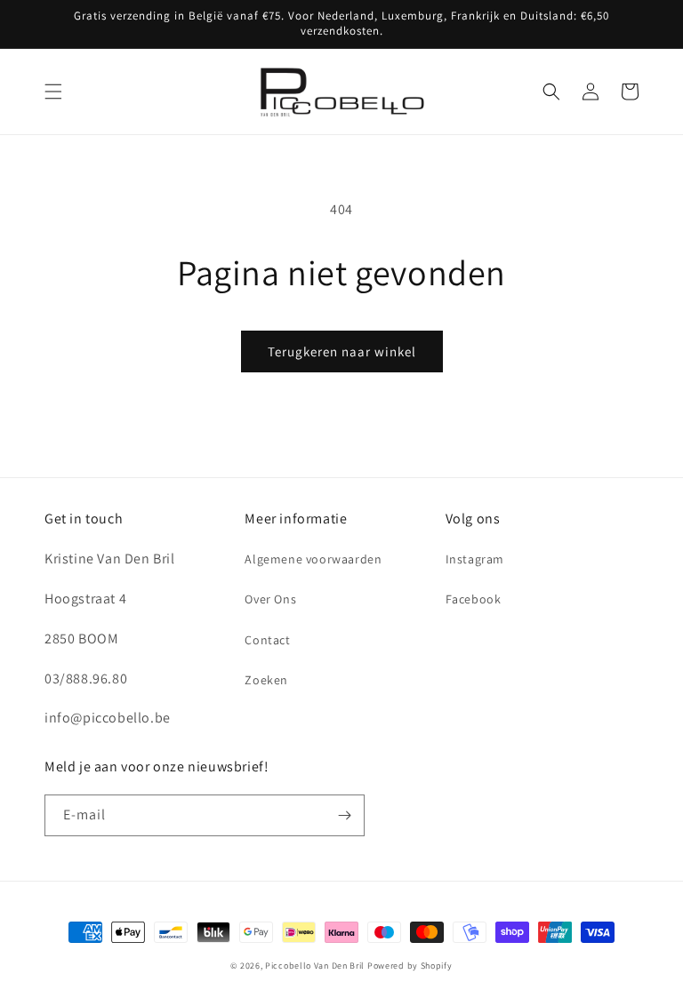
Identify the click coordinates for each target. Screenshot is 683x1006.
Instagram (475, 559)
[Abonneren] (344, 815)
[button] (53, 91)
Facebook (474, 599)
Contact (267, 640)
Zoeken (266, 680)
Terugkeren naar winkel (342, 351)
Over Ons (270, 599)
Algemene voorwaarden (313, 559)
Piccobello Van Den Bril (315, 965)
